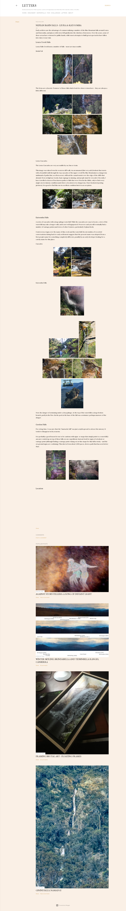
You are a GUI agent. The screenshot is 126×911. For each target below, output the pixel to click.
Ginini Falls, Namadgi (48, 890)
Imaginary (32, 13)
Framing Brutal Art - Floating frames (58, 756)
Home (24, 13)
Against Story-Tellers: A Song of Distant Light (64, 594)
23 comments (44, 759)
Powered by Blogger (64, 905)
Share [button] (17, 22)
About (70, 13)
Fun (48, 13)
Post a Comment (41, 537)
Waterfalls (41, 13)
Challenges (55, 13)
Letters (29, 5)
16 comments (43, 665)
